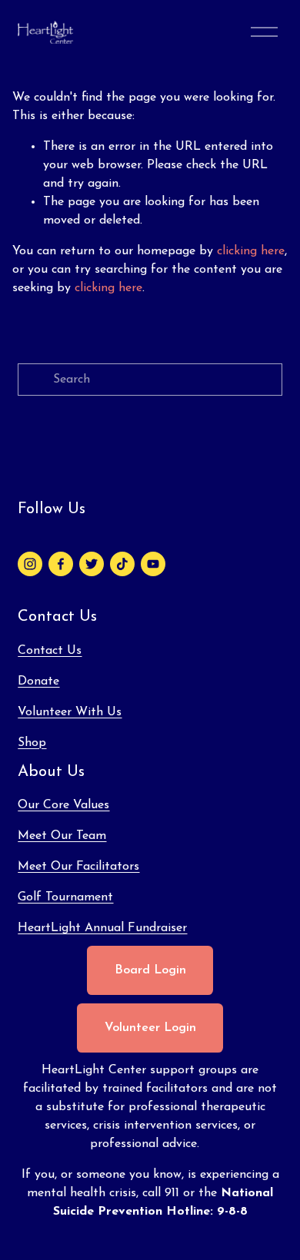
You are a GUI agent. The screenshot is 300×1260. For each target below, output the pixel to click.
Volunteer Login (150, 1028)
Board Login (150, 970)
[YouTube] (153, 564)
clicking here (251, 251)
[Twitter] (91, 564)
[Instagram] (30, 564)
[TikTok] (122, 564)
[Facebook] (60, 564)
